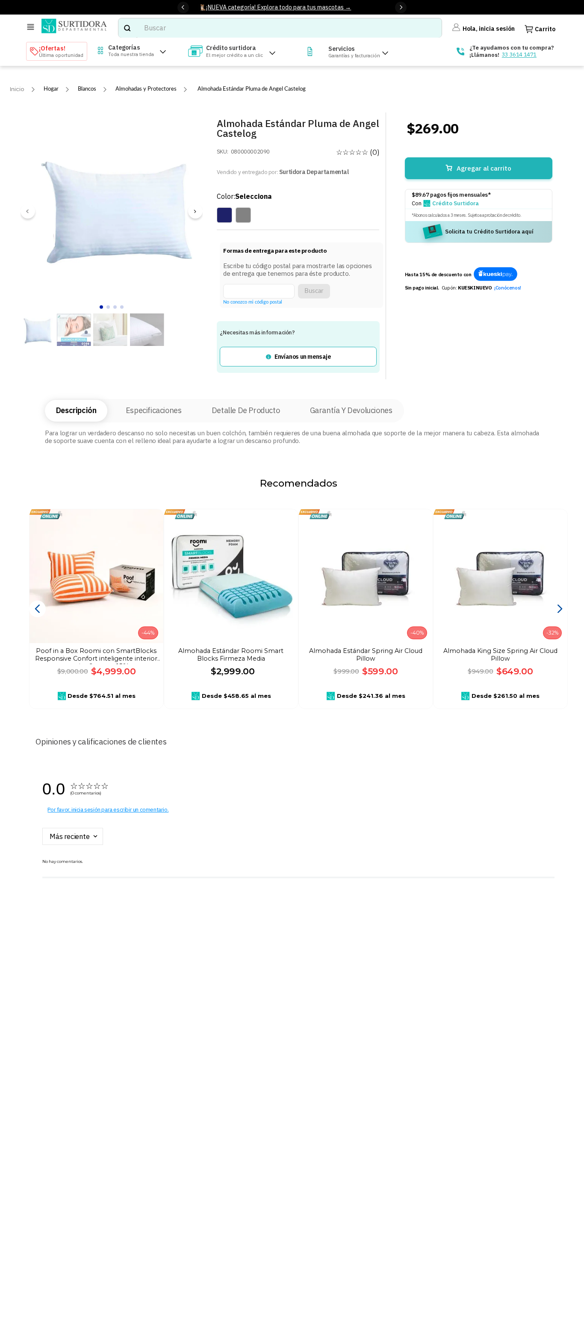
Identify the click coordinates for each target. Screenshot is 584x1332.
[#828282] (243, 215)
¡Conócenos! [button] (507, 288)
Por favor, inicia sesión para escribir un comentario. (107, 809)
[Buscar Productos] (127, 28)
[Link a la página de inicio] (17, 89)
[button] (298, 356)
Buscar (313, 291)
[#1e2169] (224, 215)
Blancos (87, 89)
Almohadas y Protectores (146, 89)
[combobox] (280, 28)
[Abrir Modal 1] (495, 274)
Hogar (51, 89)
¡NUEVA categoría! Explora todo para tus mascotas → (278, 7)
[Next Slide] (401, 7)
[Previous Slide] (183, 7)
